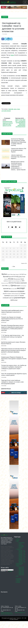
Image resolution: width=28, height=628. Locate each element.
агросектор (7, 288)
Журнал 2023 (21, 571)
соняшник (6, 297)
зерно (6, 291)
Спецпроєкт (18, 549)
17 (3, 254)
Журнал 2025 (21, 573)
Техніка (20, 544)
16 (25, 251)
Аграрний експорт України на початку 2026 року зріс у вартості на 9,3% (8, 123)
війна (16, 288)
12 (10, 251)
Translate (10, 571)
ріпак (16, 295)
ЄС (19, 274)
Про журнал (18, 578)
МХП (23, 281)
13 (14, 251)
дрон (15, 109)
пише (12, 55)
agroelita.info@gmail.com (20, 612)
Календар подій (19, 563)
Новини (17, 540)
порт (19, 293)
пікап (18, 109)
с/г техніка (20, 295)
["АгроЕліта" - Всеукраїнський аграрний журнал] (8, 2)
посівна (23, 293)
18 (6, 254)
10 (3, 251)
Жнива (10, 279)
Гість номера (21, 546)
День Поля (22, 276)
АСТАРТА (22, 274)
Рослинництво (21, 542)
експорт (21, 288)
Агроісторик (21, 545)
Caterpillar (10, 109)
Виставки (20, 547)
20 (14, 254)
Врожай (5, 276)
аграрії (18, 285)
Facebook (8, 227)
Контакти (18, 582)
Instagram (15, 227)
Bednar (4, 274)
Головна (18, 538)
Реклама (18, 581)
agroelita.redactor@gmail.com (7, 613)
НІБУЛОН (11, 283)
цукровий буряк (19, 298)
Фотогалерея (19, 564)
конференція (13, 291)
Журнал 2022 (21, 569)
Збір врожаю (17, 279)
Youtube (12, 227)
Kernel (8, 274)
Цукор (13, 285)
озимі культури (14, 293)
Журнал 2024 (21, 572)
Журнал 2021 (21, 568)
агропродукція (23, 285)
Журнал (17, 565)
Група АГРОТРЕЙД (14, 276)
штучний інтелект (6, 110)
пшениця (7, 295)
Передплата (18, 579)
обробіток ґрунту (7, 293)
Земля (22, 279)
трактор (11, 297)
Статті (17, 541)
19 (10, 254)
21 (17, 254)
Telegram (19, 227)
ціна (12, 300)
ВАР (25, 274)
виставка (12, 288)
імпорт (16, 300)
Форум (9, 285)
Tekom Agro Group (14, 274)
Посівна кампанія (20, 283)
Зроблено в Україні (7, 280)
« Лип (13, 266)
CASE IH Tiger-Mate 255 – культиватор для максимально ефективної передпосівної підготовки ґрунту (20, 123)
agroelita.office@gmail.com (6, 612)
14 (17, 251)
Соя (3, 285)
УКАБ (6, 285)
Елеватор (6, 279)
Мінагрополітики (4, 283)
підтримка (12, 295)
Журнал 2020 (21, 567)
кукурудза (20, 291)
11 (6, 251)
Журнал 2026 (21, 574)
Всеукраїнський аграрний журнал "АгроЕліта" (12, 618)
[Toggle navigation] (25, 2)
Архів (17, 576)
